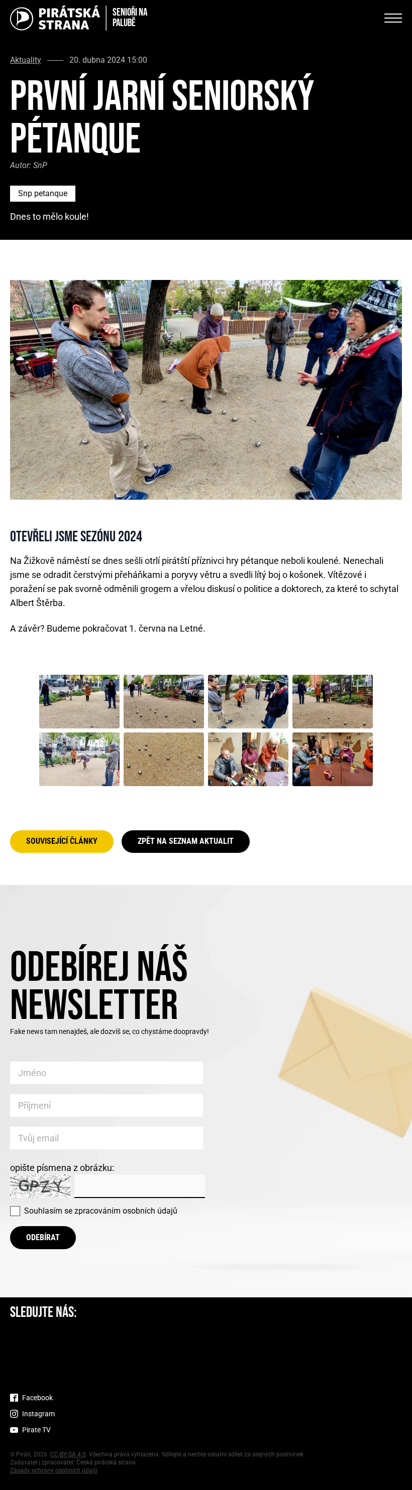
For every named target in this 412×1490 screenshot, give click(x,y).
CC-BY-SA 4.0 (68, 1454)
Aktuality (25, 60)
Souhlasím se (100, 1211)
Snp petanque (42, 193)
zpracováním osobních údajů (125, 1211)
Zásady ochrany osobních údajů (53, 1470)
